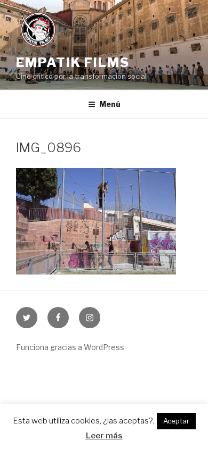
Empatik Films (73, 62)
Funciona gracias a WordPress (70, 347)
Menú (110, 104)
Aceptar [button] (176, 421)
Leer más (104, 435)
